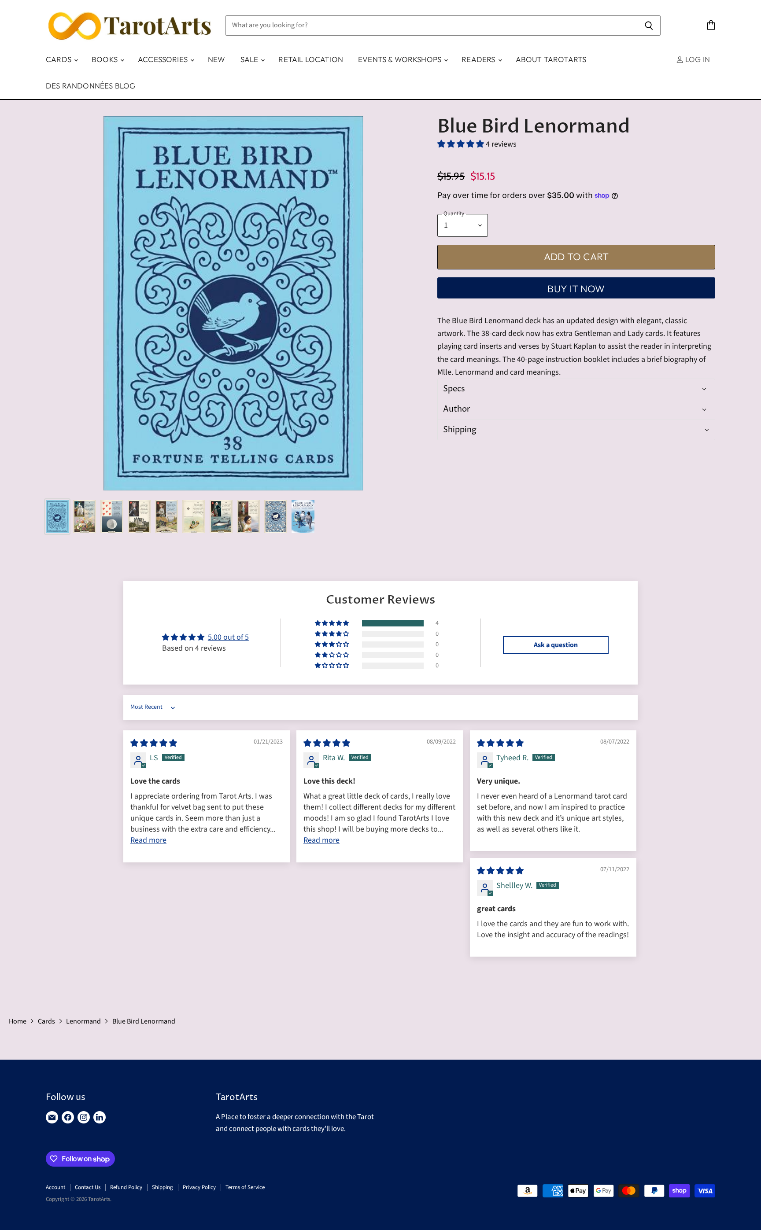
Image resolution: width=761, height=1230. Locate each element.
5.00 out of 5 (228, 637)
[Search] (649, 25)
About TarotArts (551, 59)
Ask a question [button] (556, 645)
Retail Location (310, 59)
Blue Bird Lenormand (143, 1021)
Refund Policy (126, 1187)
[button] (461, 144)
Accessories (163, 59)
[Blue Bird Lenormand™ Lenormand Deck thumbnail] (57, 516)
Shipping (162, 1187)
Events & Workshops (400, 59)
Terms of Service (245, 1187)
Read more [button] (148, 840)
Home (17, 1021)
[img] (153, 743)
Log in (696, 59)
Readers (479, 59)
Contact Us (87, 1187)
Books (105, 59)
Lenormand (83, 1021)
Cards (59, 59)
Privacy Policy (199, 1187)
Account (55, 1187)
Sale (250, 59)
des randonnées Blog (90, 85)
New (216, 59)
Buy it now (576, 289)
